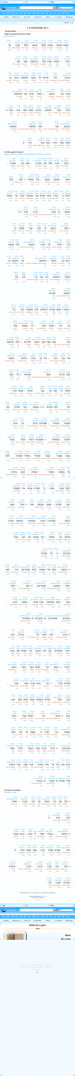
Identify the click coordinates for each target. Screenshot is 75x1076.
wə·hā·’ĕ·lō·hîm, (57, 648)
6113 (59, 797)
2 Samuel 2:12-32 (22, 154)
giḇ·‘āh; (33, 75)
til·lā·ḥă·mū (35, 534)
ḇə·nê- (47, 664)
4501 (34, 467)
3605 (36, 175)
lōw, (35, 831)
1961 (16, 73)
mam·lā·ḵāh (29, 193)
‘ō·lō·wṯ (23, 437)
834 (27, 158)
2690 (40, 613)
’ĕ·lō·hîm (67, 681)
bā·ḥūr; (11, 107)
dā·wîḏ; (68, 242)
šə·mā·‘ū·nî (55, 177)
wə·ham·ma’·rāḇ (55, 583)
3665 (57, 711)
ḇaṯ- (56, 75)
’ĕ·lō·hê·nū (16, 404)
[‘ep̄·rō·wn (62, 778)
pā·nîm (41, 599)
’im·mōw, (17, 59)
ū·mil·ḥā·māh (24, 75)
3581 (53, 797)
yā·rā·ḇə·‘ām (46, 177)
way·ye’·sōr (38, 91)
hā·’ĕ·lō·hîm (52, 518)
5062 (48, 646)
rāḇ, (32, 323)
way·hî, (37, 632)
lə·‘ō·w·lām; (66, 209)
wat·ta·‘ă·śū (10, 355)
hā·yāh (46, 274)
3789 (12, 862)
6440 (52, 288)
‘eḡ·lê (15, 323)
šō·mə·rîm (36, 486)
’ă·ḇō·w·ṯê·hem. (65, 746)
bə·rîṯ (36, 209)
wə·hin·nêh (21, 502)
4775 (59, 240)
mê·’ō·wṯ (30, 107)
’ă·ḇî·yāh (17, 42)
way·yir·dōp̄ (51, 746)
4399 (57, 435)
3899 (6, 451)
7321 (11, 516)
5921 (8, 40)
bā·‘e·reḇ (47, 453)
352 (30, 386)
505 (24, 105)
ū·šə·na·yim (49, 847)
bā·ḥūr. (68, 713)
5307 (59, 695)
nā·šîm (30, 831)
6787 (38, 158)
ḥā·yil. (30, 140)
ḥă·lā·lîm (47, 697)
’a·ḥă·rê (37, 746)
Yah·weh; (14, 599)
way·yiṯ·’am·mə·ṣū (40, 258)
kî (63, 193)
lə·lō (56, 404)
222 (46, 73)
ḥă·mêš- (32, 697)
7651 (20, 386)
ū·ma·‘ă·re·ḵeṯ (18, 453)
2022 (44, 158)
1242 (12, 435)
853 (24, 89)
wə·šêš (34, 847)
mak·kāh (15, 681)
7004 (37, 451)
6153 (59, 451)
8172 (32, 727)
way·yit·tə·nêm (12, 664)
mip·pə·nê (31, 664)
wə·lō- (66, 799)
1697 (56, 862)
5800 (67, 418)
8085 (56, 175)
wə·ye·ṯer (65, 864)
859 (58, 305)
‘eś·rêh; (16, 831)
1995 (43, 321)
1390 (33, 73)
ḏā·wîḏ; (60, 323)
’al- (43, 534)
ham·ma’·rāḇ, (41, 567)
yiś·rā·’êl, (42, 193)
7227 (30, 321)
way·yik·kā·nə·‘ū (55, 713)
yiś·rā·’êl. (31, 177)
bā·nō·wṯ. (22, 847)
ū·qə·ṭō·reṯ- (37, 453)
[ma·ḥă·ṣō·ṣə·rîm (52, 616)
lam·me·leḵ (42, 42)
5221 (46, 678)
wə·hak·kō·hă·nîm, (64, 616)
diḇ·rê (57, 864)
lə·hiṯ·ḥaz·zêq (44, 307)
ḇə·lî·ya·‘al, (53, 258)
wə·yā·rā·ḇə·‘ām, (65, 124)
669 (13, 158)
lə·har (45, 160)
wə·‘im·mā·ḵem (23, 323)
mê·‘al (50, 160)
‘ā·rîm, (68, 762)
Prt (28, 168)
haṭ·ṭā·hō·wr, (50, 469)
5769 (67, 207)
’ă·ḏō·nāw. (42, 242)
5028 (38, 223)
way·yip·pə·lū (58, 697)
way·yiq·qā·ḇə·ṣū (29, 242)
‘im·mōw (39, 124)
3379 (35, 40)
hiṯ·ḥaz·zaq (66, 290)
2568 (31, 695)
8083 (59, 40)
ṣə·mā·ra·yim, (37, 160)
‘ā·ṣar (60, 799)
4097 (67, 878)
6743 (44, 548)
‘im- (30, 534)
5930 (22, 435)
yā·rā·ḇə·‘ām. (51, 91)
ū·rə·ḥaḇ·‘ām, (56, 274)
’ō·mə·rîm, (52, 307)
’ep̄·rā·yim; (12, 160)
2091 (67, 337)
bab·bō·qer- (11, 437)
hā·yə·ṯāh (16, 75)
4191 (57, 813)
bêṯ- (58, 762)
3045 (67, 191)
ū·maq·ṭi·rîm (39, 437)
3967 (30, 105)
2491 (47, 695)
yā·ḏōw (60, 388)
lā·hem (58, 599)
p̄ (49, 815)
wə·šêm (24, 59)
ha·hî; (14, 713)
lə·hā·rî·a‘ (11, 518)
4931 (17, 483)
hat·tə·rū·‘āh (19, 518)
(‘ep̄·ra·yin (51, 778)
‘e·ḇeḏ (30, 225)
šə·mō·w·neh (58, 42)
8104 (37, 483)
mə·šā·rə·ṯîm (43, 421)
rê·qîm (68, 258)
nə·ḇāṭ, (39, 225)
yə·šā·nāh (25, 762)
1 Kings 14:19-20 (10, 792)
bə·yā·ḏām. (59, 681)
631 (39, 89)
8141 (65, 40)
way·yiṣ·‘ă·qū (23, 599)
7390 (34, 272)
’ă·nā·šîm (11, 242)
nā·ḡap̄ (49, 648)
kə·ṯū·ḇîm (12, 864)
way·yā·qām (64, 160)
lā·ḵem (11, 177)
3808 (20, 175)
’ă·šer (27, 160)
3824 (22, 272)
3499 (64, 862)
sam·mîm (27, 453)
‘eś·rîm (58, 847)
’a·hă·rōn (32, 355)
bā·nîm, (42, 847)
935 (11, 370)
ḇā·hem (38, 681)
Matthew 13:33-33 (34, 154)
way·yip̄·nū (26, 583)
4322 (67, 73)
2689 (32, 516)
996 (9, 73)
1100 (53, 256)
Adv (22, 184)
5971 (47, 370)
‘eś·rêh (50, 42)
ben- (45, 225)
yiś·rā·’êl (9, 193)
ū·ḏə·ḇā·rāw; (27, 864)
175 (33, 353)
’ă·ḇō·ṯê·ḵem (66, 551)
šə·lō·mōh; (67, 274)
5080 (11, 337)
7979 (62, 467)
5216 (14, 467)
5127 (55, 662)
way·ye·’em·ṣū (65, 729)
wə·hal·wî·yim (66, 437)
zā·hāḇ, (68, 339)
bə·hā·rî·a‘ (21, 632)
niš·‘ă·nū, (32, 729)
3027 (12, 305)
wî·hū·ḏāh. (67, 664)
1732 (21, 191)
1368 (58, 105)
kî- (44, 486)
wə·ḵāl (37, 177)
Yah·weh (55, 193)
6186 (55, 122)
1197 (67, 483)
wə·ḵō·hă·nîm (55, 421)
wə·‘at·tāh (65, 307)
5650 (29, 223)
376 (17, 105)
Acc (26, 98)
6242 (57, 845)
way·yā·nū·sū (54, 664)
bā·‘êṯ (24, 713)
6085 (51, 776)
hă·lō (21, 177)
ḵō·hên (68, 404)
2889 (51, 467)
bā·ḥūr (48, 140)
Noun (66, 50)
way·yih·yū (15, 567)
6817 (24, 597)
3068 (55, 191)
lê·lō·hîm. (28, 339)
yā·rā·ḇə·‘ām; (34, 42)
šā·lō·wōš (56, 59)
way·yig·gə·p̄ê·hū (12, 799)
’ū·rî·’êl (46, 75)
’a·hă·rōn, (14, 421)
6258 (65, 305)
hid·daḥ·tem (10, 339)
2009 (21, 500)
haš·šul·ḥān (61, 469)
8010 (21, 223)
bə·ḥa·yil (67, 107)
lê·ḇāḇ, (23, 274)
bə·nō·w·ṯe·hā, (39, 762)
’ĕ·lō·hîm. (49, 404)
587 (36, 402)
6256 (23, 711)
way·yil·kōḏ (19, 746)
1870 (39, 862)
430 (48, 191)
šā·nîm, (49, 59)
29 (17, 40)
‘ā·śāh (49, 339)
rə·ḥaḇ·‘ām (15, 258)
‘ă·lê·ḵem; (67, 534)
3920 (20, 743)
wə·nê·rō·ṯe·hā (12, 469)
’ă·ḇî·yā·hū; (24, 799)
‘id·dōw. (49, 880)
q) (33, 616)
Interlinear (7, 23)
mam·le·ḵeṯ (29, 307)
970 (11, 105)
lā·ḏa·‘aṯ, (67, 193)
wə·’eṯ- (47, 762)
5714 (48, 878)
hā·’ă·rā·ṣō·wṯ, (26, 372)
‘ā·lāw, (17, 242)
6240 (49, 40)
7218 (67, 516)
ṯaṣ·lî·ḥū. (44, 551)
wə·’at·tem (50, 323)
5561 (27, 451)
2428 (67, 105)
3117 (32, 797)
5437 (53, 565)
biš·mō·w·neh (12, 124)
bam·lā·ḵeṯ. (56, 437)
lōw (59, 209)
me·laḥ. (25, 209)
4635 (19, 451)
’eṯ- (26, 91)
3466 (25, 760)
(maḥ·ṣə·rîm (39, 616)
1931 (13, 711)
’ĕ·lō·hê (49, 193)
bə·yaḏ (13, 307)
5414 (35, 191)
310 (27, 565)
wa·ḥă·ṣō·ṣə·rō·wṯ (29, 518)
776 (29, 370)
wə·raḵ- (35, 274)
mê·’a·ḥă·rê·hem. (40, 583)
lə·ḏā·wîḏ (21, 193)
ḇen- (15, 225)
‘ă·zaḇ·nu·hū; (66, 421)
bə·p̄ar (55, 388)
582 (11, 240)
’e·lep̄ (25, 107)
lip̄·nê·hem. (52, 290)
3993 (42, 565)
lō (52, 551)
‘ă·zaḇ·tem (40, 502)
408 (41, 532)
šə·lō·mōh (21, 225)
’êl (53, 762)
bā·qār (42, 388)
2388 (67, 288)
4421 (25, 73)
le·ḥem (7, 453)
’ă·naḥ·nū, (29, 486)
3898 (36, 532)
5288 (40, 272)
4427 (25, 40)
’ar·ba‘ (22, 831)
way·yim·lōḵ (24, 42)
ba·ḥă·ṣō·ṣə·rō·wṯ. (24, 616)
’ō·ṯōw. (32, 502)
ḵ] (45, 616)
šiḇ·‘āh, (21, 388)
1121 (53, 207)
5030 (58, 878)
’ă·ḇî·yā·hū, (49, 831)
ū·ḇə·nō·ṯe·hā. (38, 778)
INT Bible (44, 896)
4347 (15, 678)
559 (68, 175)
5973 (39, 122)
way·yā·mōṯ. (56, 815)
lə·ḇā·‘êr (67, 486)
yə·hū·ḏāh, (67, 583)
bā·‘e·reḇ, (51, 486)
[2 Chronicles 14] (72, 482)
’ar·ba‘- (39, 107)
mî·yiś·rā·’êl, (39, 697)
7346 (15, 256)
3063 (67, 57)
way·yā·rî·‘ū (64, 632)
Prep (10, 50)
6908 (31, 240)
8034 (24, 57)
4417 (25, 207)
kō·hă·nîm (62, 372)
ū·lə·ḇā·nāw (52, 209)
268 (35, 597)
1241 (41, 386)
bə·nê (62, 258)
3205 (67, 845)
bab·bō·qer (67, 453)
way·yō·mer (66, 177)
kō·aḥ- (54, 799)
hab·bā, (11, 372)
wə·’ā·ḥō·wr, (34, 599)
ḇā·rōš (68, 518)
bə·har (22, 160)
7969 (56, 57)
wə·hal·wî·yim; (22, 355)
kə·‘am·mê (47, 372)
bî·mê (33, 799)
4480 (38, 73)
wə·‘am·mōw (24, 681)
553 (44, 256)
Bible (3, 23)
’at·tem (59, 307)
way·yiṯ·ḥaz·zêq (63, 831)
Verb (27, 50)
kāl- (18, 372)
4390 (67, 386)
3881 (24, 353)
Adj (60, 115)
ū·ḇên (62, 91)
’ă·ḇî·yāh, (56, 160)
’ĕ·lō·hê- (15, 534)
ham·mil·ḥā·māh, (17, 91)
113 (42, 240)
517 (18, 57)
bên (10, 75)
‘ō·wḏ (39, 799)
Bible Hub (37, 899)
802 (30, 829)
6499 (54, 386)
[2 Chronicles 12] (2, 482)
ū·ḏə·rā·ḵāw (38, 864)
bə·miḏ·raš (67, 880)
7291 (52, 743)
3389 (35, 57)
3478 (31, 175)
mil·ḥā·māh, (47, 107)
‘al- (10, 42)
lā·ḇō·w (34, 567)
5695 (14, 321)
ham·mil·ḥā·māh (50, 599)
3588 (61, 191)
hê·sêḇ (54, 567)
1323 (54, 73)
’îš (19, 107)
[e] (67, 40)
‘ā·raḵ (57, 124)
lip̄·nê (36, 307)
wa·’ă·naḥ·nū (34, 404)
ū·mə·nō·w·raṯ (33, 469)
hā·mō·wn (43, 323)
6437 (27, 581)
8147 (50, 845)
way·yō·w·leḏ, (66, 847)
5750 (37, 797)
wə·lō (16, 274)
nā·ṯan (36, 193)
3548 (62, 353)
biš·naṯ (66, 42)
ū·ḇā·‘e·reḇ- (58, 453)
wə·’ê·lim (29, 388)
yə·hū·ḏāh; (43, 632)
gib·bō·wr (41, 140)
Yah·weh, (21, 307)
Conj (62, 200)
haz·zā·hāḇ (21, 469)
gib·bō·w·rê (57, 107)
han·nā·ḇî (58, 880)
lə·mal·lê (67, 388)
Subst (36, 607)
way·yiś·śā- (40, 831)
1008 (51, 760)
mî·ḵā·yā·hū (66, 75)
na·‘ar (41, 274)
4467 (30, 191)
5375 (41, 829)
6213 (48, 337)
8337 (34, 845)
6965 (65, 158)
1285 (34, 207)
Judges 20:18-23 (10, 154)
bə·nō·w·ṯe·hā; (10, 762)
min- (40, 75)
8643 (20, 516)
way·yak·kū (45, 681)
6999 (40, 435)
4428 (43, 40)
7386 (67, 256)
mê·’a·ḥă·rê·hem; (25, 567)
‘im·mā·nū (11, 502)
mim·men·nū (11, 746)
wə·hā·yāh (13, 388)
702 (38, 105)
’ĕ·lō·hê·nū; (58, 502)
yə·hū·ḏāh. (67, 59)
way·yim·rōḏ (58, 242)
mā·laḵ (44, 59)
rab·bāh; (67, 697)
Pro (60, 314)
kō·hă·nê (62, 355)
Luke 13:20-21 (45, 154)
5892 (67, 760)
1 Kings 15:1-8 (9, 36)
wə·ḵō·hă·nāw (41, 518)
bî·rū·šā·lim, (34, 59)
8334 (44, 418)
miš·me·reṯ (16, 486)
